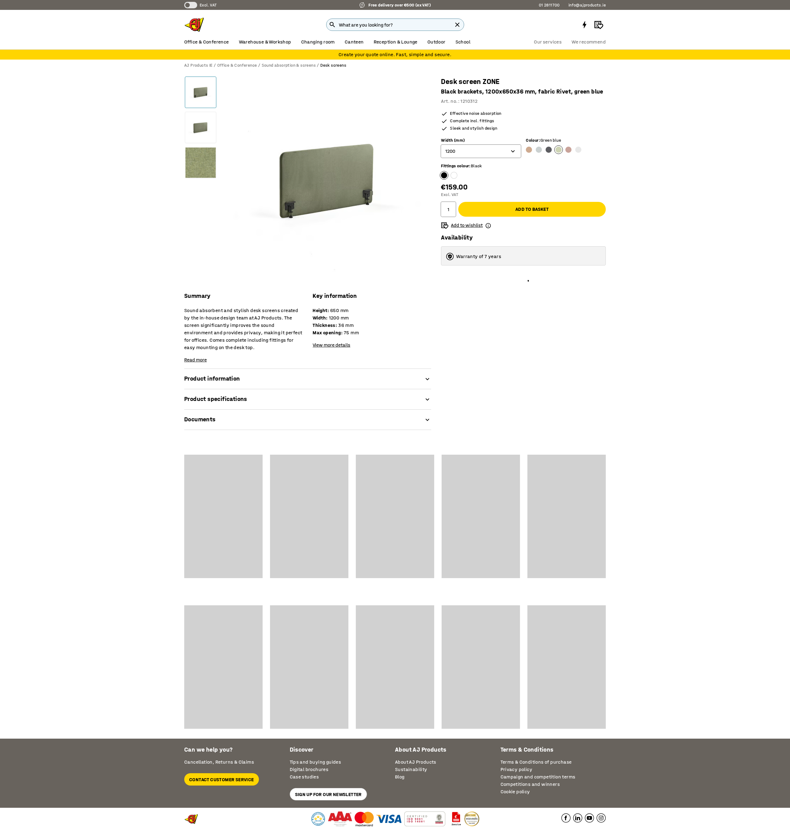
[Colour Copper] (529, 149)
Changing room (318, 42)
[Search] (332, 25)
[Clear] (457, 24)
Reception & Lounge (396, 42)
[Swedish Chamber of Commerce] (318, 818)
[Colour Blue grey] (538, 149)
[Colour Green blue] (558, 149)
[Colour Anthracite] (548, 149)
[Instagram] (601, 818)
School (462, 42)
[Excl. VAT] (190, 5)
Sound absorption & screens (289, 65)
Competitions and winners (530, 784)
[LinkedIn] (577, 818)
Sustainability (411, 769)
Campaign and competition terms (538, 777)
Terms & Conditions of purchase (536, 762)
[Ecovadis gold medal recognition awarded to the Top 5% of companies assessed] (471, 818)
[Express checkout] (584, 24)
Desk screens (333, 65)
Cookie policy (515, 792)
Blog (400, 777)
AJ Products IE (198, 65)
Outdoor (436, 42)
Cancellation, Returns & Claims (219, 762)
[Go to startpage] (194, 24)
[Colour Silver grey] (578, 149)
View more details (331, 345)
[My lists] (598, 24)
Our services (548, 42)
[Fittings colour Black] (444, 175)
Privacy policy (517, 769)
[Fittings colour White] (454, 175)
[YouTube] (589, 818)
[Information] (488, 225)
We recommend (589, 42)
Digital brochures (309, 769)
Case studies (304, 777)
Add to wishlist (467, 225)
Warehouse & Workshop (265, 42)
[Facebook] (566, 818)
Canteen (354, 42)
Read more (195, 360)
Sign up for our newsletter (328, 794)
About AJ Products (415, 762)
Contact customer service (221, 779)
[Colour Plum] (568, 149)
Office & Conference (206, 42)
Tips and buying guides (315, 762)
